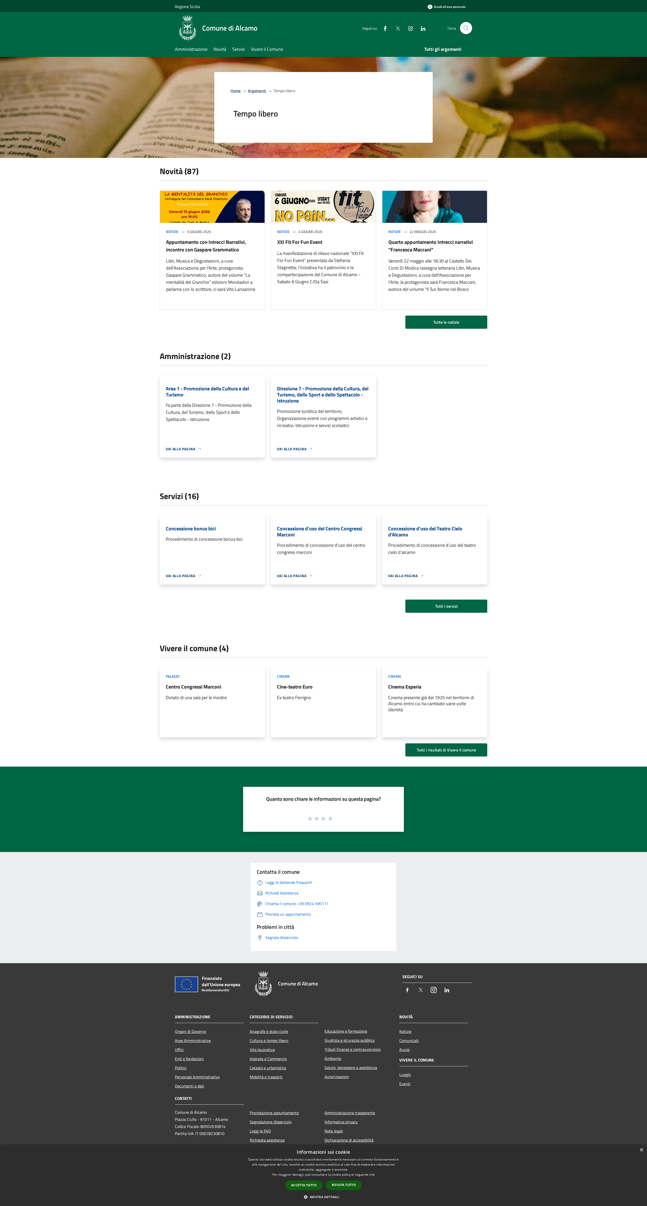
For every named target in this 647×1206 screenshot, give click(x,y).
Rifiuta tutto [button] (344, 1185)
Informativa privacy (341, 1122)
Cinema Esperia (404, 687)
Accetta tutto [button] (304, 1185)
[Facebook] (383, 28)
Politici (181, 1068)
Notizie (172, 231)
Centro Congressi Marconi (193, 687)
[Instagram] (408, 28)
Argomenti (257, 91)
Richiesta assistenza (267, 1140)
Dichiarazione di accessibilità (349, 1140)
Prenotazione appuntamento (274, 1113)
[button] (323, 1197)
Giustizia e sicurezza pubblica (350, 1040)
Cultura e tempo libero (269, 1040)
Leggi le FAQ (260, 1131)
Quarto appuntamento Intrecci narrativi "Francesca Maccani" (430, 245)
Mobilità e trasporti (266, 1077)
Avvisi (404, 1050)
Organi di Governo (190, 1031)
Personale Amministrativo (197, 1077)
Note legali (334, 1131)
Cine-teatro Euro (295, 687)
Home (235, 91)
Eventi (404, 1084)
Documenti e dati (189, 1086)
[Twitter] (396, 28)
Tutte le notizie (446, 322)
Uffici (179, 1050)
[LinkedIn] (421, 28)
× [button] (641, 1150)
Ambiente (333, 1058)
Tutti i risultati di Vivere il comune (446, 750)
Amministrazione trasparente (350, 1113)
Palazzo (172, 676)
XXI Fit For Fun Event (299, 242)
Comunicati (409, 1040)
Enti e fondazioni (189, 1059)
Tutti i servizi (446, 606)
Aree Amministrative (193, 1040)
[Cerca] (466, 28)
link (372, 1174)
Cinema (283, 676)
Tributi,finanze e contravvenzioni (353, 1049)
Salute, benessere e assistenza (351, 1068)
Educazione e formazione (346, 1031)
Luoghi (405, 1075)
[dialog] (323, 1175)
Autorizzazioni (337, 1077)
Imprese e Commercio (268, 1059)
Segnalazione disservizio (270, 1122)
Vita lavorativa (262, 1050)
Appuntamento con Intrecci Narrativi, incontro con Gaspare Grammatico (206, 245)
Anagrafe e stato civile (269, 1031)
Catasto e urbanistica (268, 1068)
